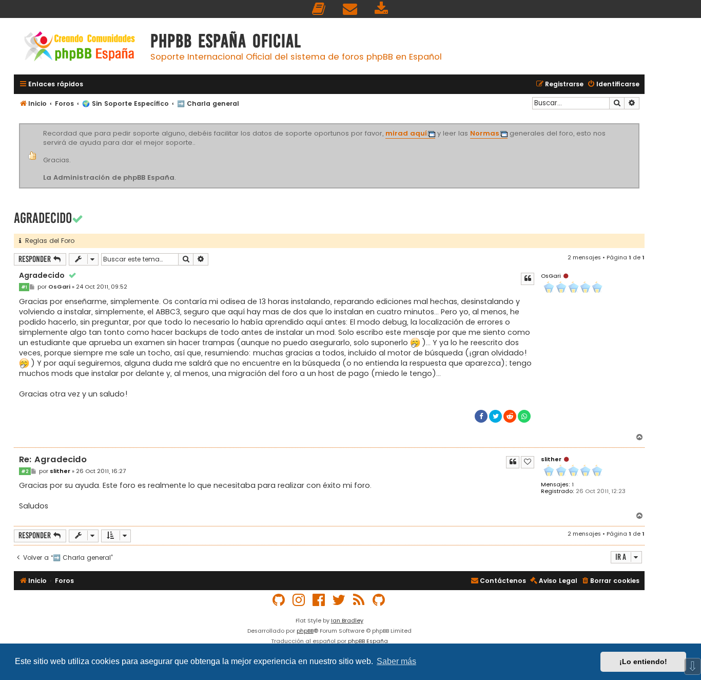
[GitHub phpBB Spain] (279, 600)
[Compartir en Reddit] (509, 416)
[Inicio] (79, 47)
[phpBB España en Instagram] (299, 600)
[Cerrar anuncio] (637, 125)
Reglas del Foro (47, 240)
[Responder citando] (527, 279)
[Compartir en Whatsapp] (524, 416)
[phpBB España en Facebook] (319, 600)
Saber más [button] (396, 661)
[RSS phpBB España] (359, 600)
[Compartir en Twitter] (495, 416)
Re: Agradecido (53, 460)
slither (551, 459)
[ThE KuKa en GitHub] (379, 600)
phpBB (305, 631)
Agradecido (43, 218)
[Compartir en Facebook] (481, 416)
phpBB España (368, 641)
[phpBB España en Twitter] (339, 600)
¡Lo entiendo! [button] (643, 661)
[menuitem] (319, 9)
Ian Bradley (347, 620)
